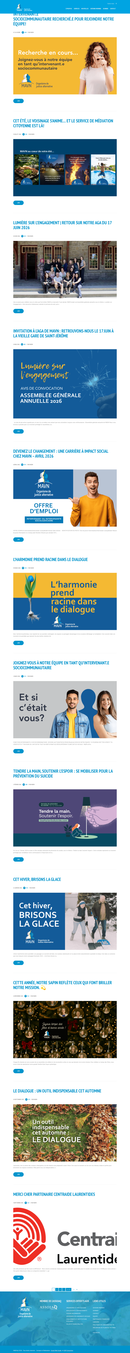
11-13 (68, 1289)
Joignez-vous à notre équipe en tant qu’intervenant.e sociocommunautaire (61, 665)
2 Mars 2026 (16, 676)
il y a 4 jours (16, 32)
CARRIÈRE (96, 1322)
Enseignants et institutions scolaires (76, 1320)
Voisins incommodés (73, 1313)
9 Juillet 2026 (17, 134)
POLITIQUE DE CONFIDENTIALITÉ (103, 1325)
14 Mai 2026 (16, 344)
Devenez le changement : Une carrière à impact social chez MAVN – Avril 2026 (60, 453)
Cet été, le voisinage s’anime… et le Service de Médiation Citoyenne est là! (63, 123)
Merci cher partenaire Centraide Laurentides (54, 1194)
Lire (18, 101)
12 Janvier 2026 (17, 888)
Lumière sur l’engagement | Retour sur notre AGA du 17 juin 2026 (62, 225)
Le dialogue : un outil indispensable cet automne (57, 1091)
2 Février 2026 (17, 784)
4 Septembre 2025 (18, 1203)
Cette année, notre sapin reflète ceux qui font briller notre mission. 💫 (62, 985)
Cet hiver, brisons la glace (37, 879)
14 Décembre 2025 (18, 996)
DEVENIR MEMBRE (99, 1308)
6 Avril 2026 (16, 464)
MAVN (32, 32)
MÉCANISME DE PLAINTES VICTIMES (104, 1327)
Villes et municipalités (74, 1324)
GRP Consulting (68, 1350)
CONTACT (96, 1313)
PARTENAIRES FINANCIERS (101, 1319)
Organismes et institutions (76, 1308)
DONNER (95, 1310)
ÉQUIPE (95, 1316)
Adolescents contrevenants (76, 1310)
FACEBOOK (96, 1332)
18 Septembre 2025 (18, 1099)
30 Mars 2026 (17, 568)
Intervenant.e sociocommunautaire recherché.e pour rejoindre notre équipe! (63, 19)
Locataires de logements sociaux (78, 1316)
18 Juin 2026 (16, 236)
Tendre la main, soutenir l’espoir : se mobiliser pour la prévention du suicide (63, 773)
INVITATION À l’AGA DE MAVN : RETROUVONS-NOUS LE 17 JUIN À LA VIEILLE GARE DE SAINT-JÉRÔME (63, 333)
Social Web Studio (56, 1350)
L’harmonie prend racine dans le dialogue (50, 559)
